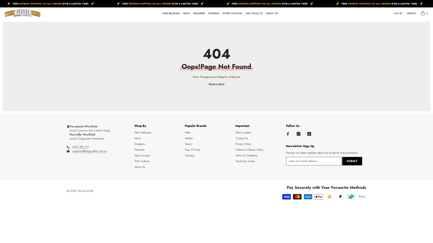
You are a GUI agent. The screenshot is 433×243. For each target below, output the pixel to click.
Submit (352, 161)
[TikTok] (309, 134)
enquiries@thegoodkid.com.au (89, 151)
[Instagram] (298, 134)
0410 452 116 (80, 147)
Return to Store (216, 84)
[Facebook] (288, 134)
